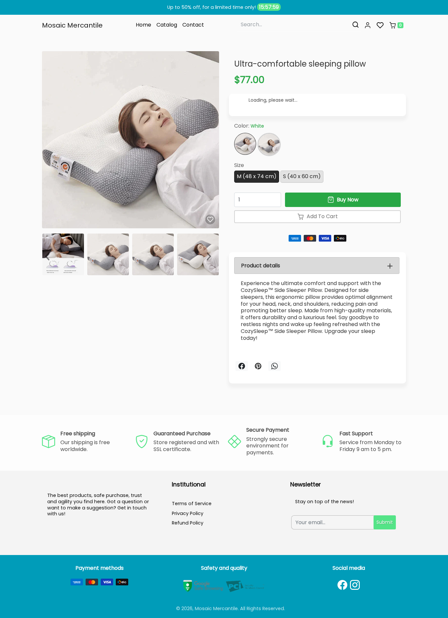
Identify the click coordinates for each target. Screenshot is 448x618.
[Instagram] (355, 584)
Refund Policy (187, 523)
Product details (260, 265)
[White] (245, 144)
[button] (367, 25)
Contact (193, 25)
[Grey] (269, 144)
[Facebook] (342, 584)
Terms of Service (192, 503)
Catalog (166, 25)
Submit (385, 522)
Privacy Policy (187, 513)
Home (143, 25)
